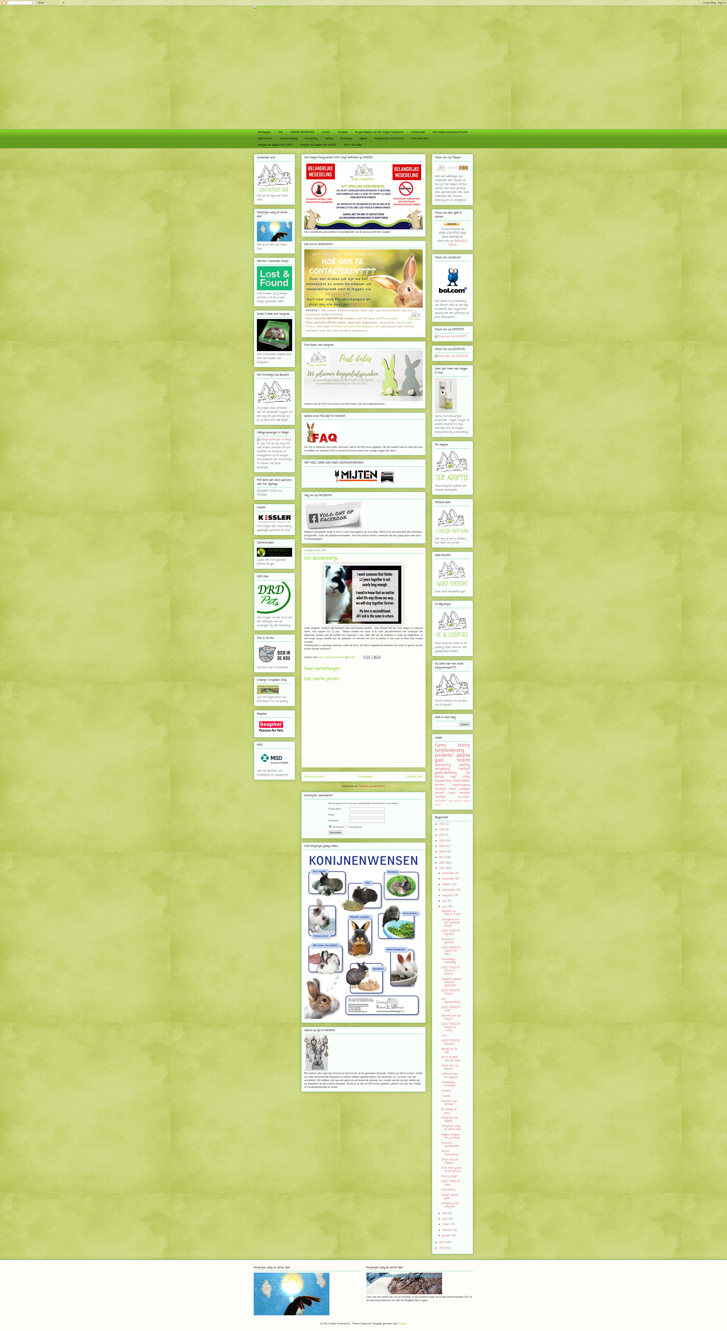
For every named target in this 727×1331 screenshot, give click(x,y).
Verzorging (346, 138)
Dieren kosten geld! (450, 1196)
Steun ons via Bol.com (450, 1067)
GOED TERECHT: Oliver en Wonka (451, 971)
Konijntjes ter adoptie (450, 1119)
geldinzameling (446, 772)
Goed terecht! (265, 138)
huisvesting (443, 780)
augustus (448, 896)
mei (445, 1213)
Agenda (363, 138)
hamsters (440, 801)
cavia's (452, 793)
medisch (464, 769)
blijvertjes (440, 789)
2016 (442, 863)
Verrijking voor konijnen (450, 1205)
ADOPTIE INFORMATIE (302, 132)
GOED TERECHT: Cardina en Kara (451, 951)
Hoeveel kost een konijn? (451, 1017)
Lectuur (326, 132)
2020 (442, 841)
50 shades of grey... (449, 1111)
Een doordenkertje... (451, 1000)
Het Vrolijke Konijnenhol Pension (450, 132)
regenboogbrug (461, 785)
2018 (442, 852)
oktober (447, 885)
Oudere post (414, 776)
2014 (442, 1242)
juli (444, 901)
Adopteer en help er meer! (451, 912)
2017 (442, 857)
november (448, 879)
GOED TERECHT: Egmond (451, 932)
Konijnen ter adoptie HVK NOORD (318, 145)
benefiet (458, 801)
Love (444, 1036)
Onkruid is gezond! (448, 941)
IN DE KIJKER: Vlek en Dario (451, 1059)
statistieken (461, 780)
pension (439, 793)
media (450, 801)
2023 (442, 824)
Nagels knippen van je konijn (451, 1136)
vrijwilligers (464, 797)
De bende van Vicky (452, 774)
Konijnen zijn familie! (449, 1102)
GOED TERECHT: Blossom (451, 1042)
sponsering (443, 765)
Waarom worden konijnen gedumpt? (451, 982)
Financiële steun (420, 138)
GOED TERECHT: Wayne (451, 992)
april (445, 1219)
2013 (442, 1248)
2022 (442, 830)
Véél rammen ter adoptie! (450, 1075)
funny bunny (452, 745)
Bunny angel (449, 1176)
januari (447, 1236)
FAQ (280, 132)
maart (446, 1224)
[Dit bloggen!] (368, 657)
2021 (442, 835)
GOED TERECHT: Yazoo (451, 1183)
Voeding (329, 138)
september (449, 890)
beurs (452, 789)
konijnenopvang (449, 750)
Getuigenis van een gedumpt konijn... (451, 923)
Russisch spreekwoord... (451, 1144)
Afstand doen (418, 132)
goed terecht (452, 760)
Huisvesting (311, 138)
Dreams (446, 1091)
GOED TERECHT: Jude (451, 1009)
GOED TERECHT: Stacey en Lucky (451, 1027)
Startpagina (264, 132)
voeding (464, 765)
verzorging (442, 769)
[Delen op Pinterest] (379, 657)
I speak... (446, 1096)
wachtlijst (440, 797)
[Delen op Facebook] (375, 657)
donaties (440, 785)
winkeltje (464, 793)
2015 (442, 868)
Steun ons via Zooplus (450, 1161)
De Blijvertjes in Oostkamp (389, 138)
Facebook (343, 132)
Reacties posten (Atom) (372, 786)
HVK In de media (353, 145)
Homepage (365, 776)
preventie (443, 755)
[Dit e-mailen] (365, 657)
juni (445, 907)
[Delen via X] (372, 657)
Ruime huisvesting (450, 1153)
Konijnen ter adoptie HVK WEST (275, 145)
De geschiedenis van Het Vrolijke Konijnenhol (379, 132)
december (448, 873)
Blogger (402, 1323)
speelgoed (464, 789)
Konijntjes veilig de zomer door (451, 1127)
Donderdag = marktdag (449, 961)
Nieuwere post (314, 776)
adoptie (463, 755)
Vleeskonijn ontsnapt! (449, 1084)
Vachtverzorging (288, 138)
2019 (442, 846)
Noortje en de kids (449, 1050)
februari (447, 1230)
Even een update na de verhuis (452, 1169)
